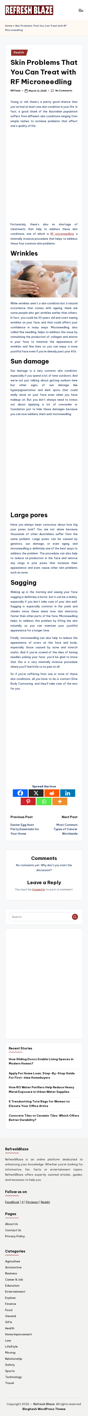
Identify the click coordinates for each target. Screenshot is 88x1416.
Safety (10, 1365)
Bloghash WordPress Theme (44, 1409)
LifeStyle (11, 1346)
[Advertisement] (44, 175)
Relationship (13, 1359)
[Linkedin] (67, 793)
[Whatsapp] (44, 801)
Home (8, 25)
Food (8, 1310)
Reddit (45, 1202)
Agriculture (12, 1261)
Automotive (13, 1267)
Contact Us (13, 1230)
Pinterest (32, 1202)
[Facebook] (20, 793)
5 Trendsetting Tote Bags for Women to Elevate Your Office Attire (39, 1103)
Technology (13, 1377)
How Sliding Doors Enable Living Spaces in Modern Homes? (41, 1061)
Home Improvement (18, 1334)
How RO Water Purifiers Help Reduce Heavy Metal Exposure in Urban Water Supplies (41, 1089)
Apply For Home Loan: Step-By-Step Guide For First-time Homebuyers (42, 1075)
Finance (10, 1304)
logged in (38, 889)
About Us (11, 1224)
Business (11, 1273)
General (10, 1316)
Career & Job (14, 1279)
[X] (36, 793)
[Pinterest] (28, 801)
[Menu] (81, 10)
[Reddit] (51, 793)
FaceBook (12, 1202)
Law (8, 1340)
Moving (10, 1352)
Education (12, 1285)
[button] (75, 917)
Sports (10, 1371)
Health (19, 52)
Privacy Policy (15, 1236)
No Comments (63, 90)
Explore (10, 1298)
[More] (59, 801)
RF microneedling (62, 233)
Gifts (8, 1322)
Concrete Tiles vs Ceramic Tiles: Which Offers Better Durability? (44, 1118)
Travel (9, 1383)
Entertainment (15, 1291)
